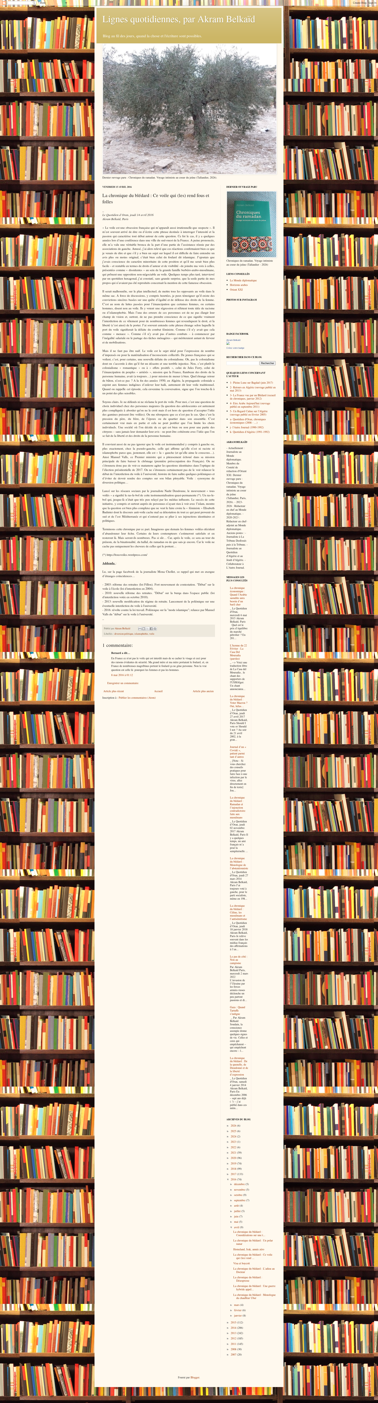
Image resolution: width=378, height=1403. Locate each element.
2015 (234, 1322)
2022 (234, 1147)
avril (237, 1227)
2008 (234, 1349)
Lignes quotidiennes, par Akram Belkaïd (178, 18)
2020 (234, 1158)
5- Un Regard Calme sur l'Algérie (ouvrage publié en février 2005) (249, 412)
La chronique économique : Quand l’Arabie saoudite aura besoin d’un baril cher (238, 596)
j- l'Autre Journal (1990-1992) (247, 427)
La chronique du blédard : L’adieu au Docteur (254, 1270)
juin (236, 1216)
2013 (234, 1333)
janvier (238, 1315)
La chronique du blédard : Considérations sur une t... (249, 1233)
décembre (240, 1184)
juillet (237, 1211)
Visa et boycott (241, 1263)
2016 (234, 1179)
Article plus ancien (203, 691)
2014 (234, 1328)
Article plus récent (113, 691)
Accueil (158, 691)
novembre (240, 1189)
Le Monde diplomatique (243, 280)
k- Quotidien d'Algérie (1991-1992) (250, 432)
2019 (234, 1163)
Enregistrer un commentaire (122, 683)
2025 (234, 1131)
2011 (234, 1344)
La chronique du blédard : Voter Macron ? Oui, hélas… (238, 701)
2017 (234, 1174)
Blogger (195, 1377)
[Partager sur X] (147, 629)
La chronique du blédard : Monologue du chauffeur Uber (254, 1296)
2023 (234, 1142)
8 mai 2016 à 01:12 (122, 675)
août (237, 1205)
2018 (234, 1169)
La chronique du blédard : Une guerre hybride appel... (254, 1287)
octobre (238, 1195)
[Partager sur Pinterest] (155, 629)
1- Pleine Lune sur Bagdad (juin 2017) (251, 382)
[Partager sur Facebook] (151, 629)
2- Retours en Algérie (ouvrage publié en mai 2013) (253, 388)
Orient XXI (236, 289)
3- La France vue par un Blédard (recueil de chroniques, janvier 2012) (253, 396)
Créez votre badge (235, 348)
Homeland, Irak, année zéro (248, 1249)
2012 (234, 1338)
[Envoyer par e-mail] (140, 629)
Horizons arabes (239, 285)
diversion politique (123, 633)
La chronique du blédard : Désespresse (247, 1278)
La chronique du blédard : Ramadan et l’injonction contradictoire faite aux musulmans (237, 807)
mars (237, 1305)
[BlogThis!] (144, 629)
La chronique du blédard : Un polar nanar (253, 1242)
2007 (234, 1354)
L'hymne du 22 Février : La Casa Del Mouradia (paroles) (238, 651)
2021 (234, 1152)
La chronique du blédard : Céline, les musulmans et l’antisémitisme (238, 912)
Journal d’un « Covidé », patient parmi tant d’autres (238, 752)
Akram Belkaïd (233, 340)
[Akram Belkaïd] (228, 344)
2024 (234, 1136)
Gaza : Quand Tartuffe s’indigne (237, 1010)
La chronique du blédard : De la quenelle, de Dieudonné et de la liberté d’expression (239, 1066)
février (238, 1310)
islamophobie (141, 633)
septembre (240, 1200)
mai (236, 1222)
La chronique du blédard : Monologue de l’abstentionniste (239, 863)
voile (151, 633)
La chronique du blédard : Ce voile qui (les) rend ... (252, 1256)
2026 (234, 1125)
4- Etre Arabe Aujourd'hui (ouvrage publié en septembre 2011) (250, 404)
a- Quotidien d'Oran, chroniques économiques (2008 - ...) (248, 420)
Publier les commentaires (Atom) (137, 697)
